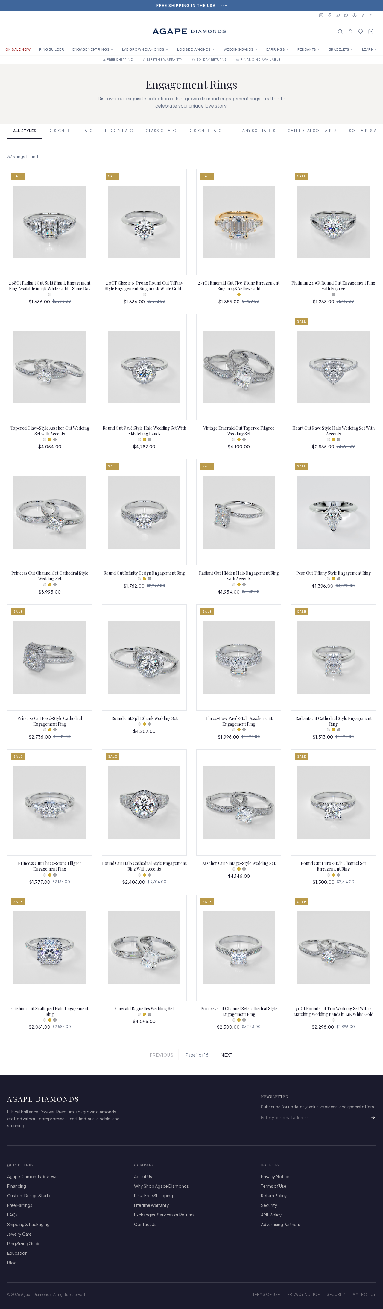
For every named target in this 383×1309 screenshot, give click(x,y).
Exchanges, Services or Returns (164, 1214)
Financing (16, 1186)
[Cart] (370, 31)
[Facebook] (329, 15)
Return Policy (274, 1195)
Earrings (275, 49)
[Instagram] (321, 15)
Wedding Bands (239, 49)
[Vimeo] (371, 15)
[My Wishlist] (360, 31)
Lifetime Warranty (151, 1205)
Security (269, 1205)
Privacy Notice (275, 1176)
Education (17, 1253)
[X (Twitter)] (346, 15)
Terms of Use (273, 1186)
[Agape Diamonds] (189, 31)
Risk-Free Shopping (153, 1195)
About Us (143, 1176)
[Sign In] (350, 31)
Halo (87, 130)
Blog (12, 1262)
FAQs (12, 1214)
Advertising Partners (280, 1224)
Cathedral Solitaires (312, 130)
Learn (368, 49)
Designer (59, 130)
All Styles (25, 130)
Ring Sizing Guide (24, 1243)
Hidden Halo (119, 130)
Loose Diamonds (194, 49)
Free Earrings (19, 1205)
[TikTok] (363, 15)
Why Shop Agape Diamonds (161, 1186)
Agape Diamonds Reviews (32, 1176)
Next (227, 1054)
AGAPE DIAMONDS (43, 1099)
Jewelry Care (19, 1234)
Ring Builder (51, 49)
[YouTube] (338, 15)
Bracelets (339, 49)
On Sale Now (18, 49)
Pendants (306, 49)
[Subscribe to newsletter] (373, 1117)
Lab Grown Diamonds (143, 49)
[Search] (340, 31)
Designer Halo (205, 130)
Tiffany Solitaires (255, 130)
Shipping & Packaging (28, 1224)
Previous (162, 1054)
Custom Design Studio (29, 1195)
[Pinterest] (354, 15)
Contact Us (145, 1224)
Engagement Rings (91, 49)
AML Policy (271, 1214)
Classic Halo (161, 130)
